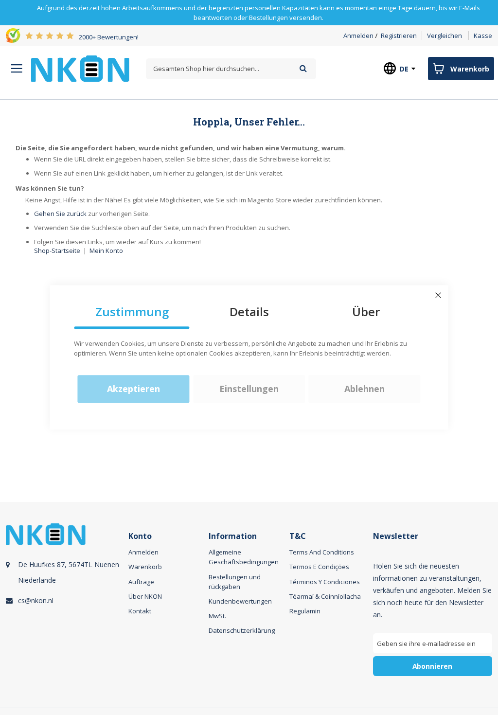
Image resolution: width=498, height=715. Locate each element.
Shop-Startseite (57, 250)
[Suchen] (303, 68)
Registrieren (399, 35)
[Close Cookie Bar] (438, 295)
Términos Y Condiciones (324, 581)
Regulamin (304, 611)
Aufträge (141, 581)
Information (233, 536)
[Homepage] (80, 68)
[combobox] (231, 68)
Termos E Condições (319, 566)
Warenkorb (145, 566)
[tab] (65, 610)
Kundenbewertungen (240, 601)
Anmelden (358, 35)
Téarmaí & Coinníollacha (325, 596)
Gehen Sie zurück (60, 213)
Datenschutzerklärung (242, 630)
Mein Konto (106, 250)
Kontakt (139, 611)
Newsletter (395, 536)
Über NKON (145, 596)
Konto (140, 536)
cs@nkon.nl (35, 600)
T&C (297, 536)
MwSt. (217, 615)
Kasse (483, 35)
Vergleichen (444, 35)
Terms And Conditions (321, 552)
